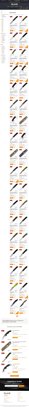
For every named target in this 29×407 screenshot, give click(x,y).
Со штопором (3, 58)
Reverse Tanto (3, 40)
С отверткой (3, 57)
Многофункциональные (5, 14)
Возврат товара (20, 396)
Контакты (20, 6)
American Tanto (4, 35)
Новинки (16, 6)
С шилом (3, 62)
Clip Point (3, 36)
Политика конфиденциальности (22, 401)
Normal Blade (3, 39)
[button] (24, 8)
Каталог (8, 6)
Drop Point (3, 37)
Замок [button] (2, 44)
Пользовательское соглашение (8, 402)
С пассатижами (4, 59)
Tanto (2, 41)
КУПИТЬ (12, 30)
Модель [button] (2, 19)
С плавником (3, 61)
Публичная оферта (6, 401)
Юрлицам (12, 6)
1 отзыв (14, 160)
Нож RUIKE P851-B (16, 330)
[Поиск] (1, 8)
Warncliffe (3, 42)
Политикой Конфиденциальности (18, 387)
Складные (3, 15)
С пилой (3, 60)
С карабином (3, 56)
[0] (26, 8)
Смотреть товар (15, 337)
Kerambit (3, 38)
